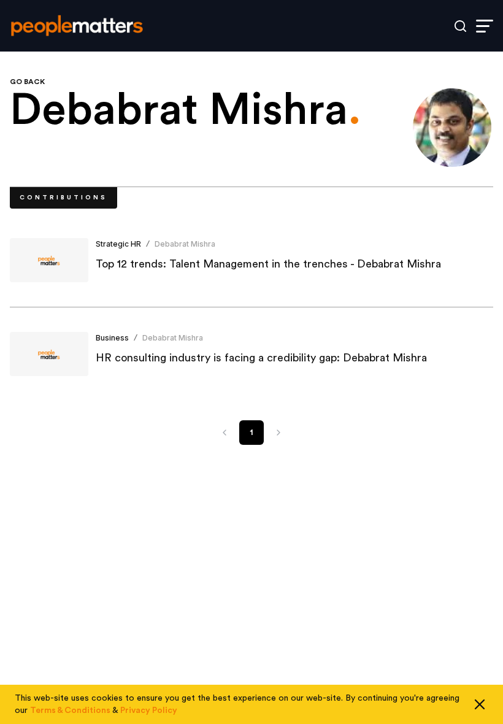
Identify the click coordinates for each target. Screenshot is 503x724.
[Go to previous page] (224, 432)
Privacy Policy (148, 710)
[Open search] (460, 26)
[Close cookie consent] (479, 704)
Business (112, 337)
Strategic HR (118, 243)
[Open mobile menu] (484, 26)
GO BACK (27, 81)
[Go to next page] (278, 432)
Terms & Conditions (70, 710)
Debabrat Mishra (185, 243)
